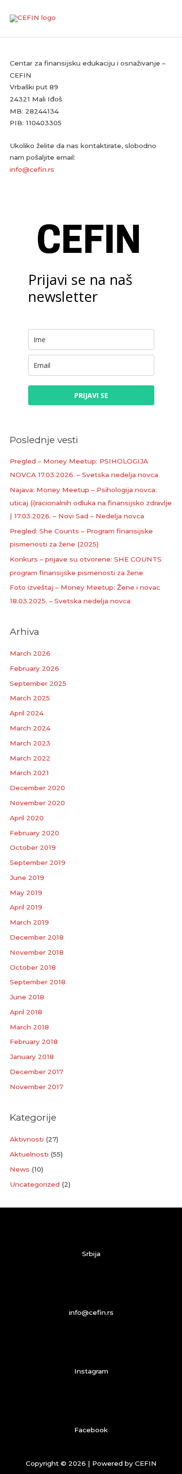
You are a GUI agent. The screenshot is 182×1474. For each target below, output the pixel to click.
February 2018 (34, 1041)
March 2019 (29, 922)
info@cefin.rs (32, 169)
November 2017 (36, 1087)
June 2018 (27, 997)
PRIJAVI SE (91, 395)
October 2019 (33, 847)
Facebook (91, 1430)
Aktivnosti (27, 1139)
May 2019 (26, 892)
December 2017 (36, 1072)
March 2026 (30, 653)
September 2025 (38, 683)
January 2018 (32, 1056)
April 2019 (26, 907)
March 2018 (29, 1027)
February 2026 (34, 668)
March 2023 (30, 743)
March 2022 (30, 758)
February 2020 (34, 833)
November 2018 (37, 952)
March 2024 (30, 728)
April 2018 (26, 1012)
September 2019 (38, 862)
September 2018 (38, 982)
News (20, 1169)
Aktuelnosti (29, 1154)
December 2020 (37, 788)
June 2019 (27, 877)
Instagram (91, 1371)
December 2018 (37, 937)
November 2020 (37, 803)
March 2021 (29, 773)
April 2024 (27, 713)
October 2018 (33, 967)
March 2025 (30, 698)
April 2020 (27, 818)
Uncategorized (35, 1184)
